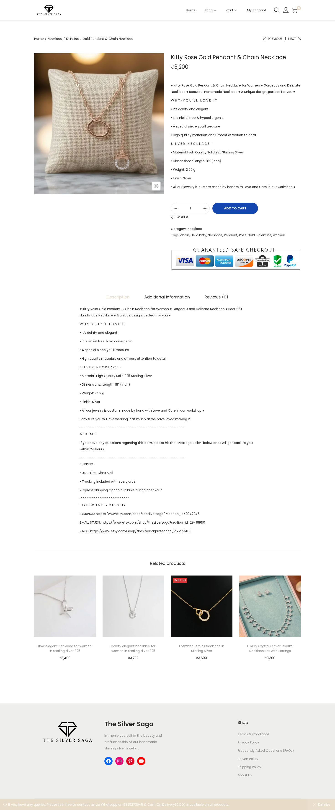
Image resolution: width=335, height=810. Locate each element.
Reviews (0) (216, 297)
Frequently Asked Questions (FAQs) (266, 750)
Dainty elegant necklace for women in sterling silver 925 (133, 648)
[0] (294, 10)
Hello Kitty (198, 235)
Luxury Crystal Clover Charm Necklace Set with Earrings (270, 648)
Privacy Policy (248, 742)
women (279, 235)
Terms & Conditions (253, 734)
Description (118, 297)
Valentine (263, 235)
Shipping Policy (249, 767)
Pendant (230, 235)
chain (184, 235)
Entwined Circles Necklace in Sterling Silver (201, 648)
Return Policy (248, 759)
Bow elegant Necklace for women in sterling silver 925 (65, 648)
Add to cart (235, 208)
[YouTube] (141, 761)
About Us (245, 775)
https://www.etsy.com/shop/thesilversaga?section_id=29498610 (153, 522)
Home (39, 38)
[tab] (118, 297)
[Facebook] (108, 761)
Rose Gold (247, 235)
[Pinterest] (130, 761)
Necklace (55, 38)
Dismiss (324, 804)
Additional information (167, 297)
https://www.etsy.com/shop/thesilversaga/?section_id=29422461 (148, 514)
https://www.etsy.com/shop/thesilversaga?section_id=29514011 (140, 531)
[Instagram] (119, 761)
